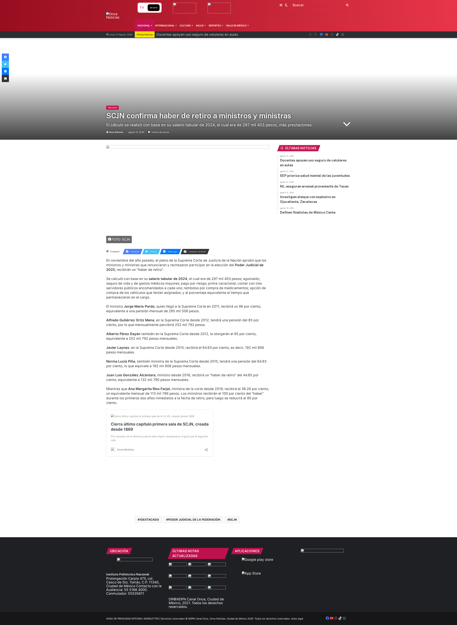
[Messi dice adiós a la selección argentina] (178, 568)
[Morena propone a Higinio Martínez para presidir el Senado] (197, 591)
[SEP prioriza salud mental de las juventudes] (178, 579)
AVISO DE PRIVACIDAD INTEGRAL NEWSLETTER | (133, 618)
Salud (200, 25)
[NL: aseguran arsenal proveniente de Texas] (197, 579)
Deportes (215, 25)
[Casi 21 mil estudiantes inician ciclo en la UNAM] (217, 591)
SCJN (233, 519)
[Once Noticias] (118, 15)
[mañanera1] (217, 568)
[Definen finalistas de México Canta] (178, 591)
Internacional (164, 25)
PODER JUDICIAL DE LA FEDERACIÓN (194, 519)
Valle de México (236, 25)
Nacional (144, 25)
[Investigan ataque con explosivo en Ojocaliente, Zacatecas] (217, 579)
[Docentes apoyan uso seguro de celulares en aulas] (197, 568)
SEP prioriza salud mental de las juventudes (191, 34)
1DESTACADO (149, 519)
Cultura (185, 25)
